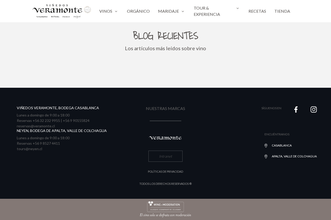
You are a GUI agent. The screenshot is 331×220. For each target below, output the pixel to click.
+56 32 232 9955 (46, 120)
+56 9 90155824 (76, 120)
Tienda (282, 11)
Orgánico (138, 11)
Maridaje (168, 11)
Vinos (105, 11)
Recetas (257, 11)
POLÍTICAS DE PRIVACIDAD (165, 171)
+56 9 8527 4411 (46, 143)
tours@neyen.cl (29, 148)
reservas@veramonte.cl (36, 126)
